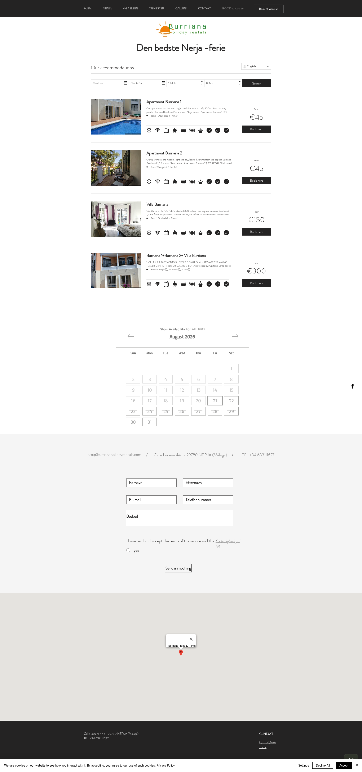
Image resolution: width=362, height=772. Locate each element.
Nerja (191, 47)
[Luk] (356, 765)
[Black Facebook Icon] (352, 386)
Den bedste (158, 47)
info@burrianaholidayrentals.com (114, 454)
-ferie (215, 47)
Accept (343, 765)
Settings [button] (303, 765)
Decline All (323, 765)
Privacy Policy (165, 765)
